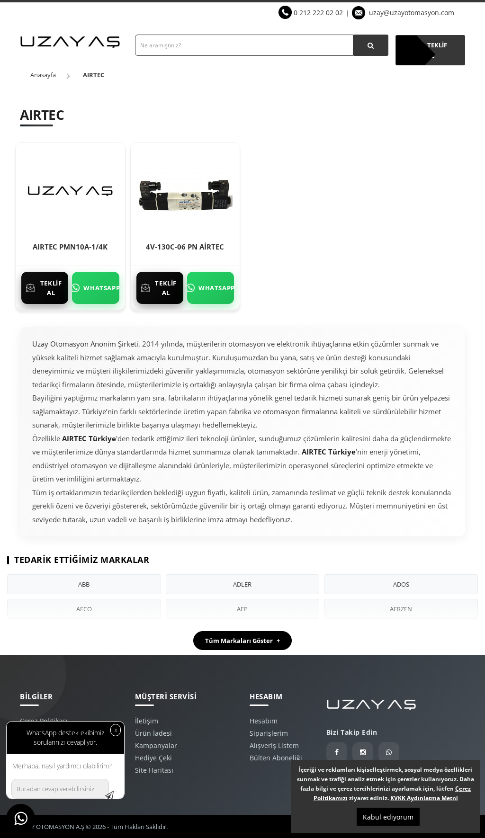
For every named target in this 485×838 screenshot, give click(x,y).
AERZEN (401, 609)
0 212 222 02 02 (318, 12)
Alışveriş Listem (274, 745)
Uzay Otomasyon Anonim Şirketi (85, 343)
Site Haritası (154, 770)
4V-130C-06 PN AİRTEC (185, 246)
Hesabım (264, 720)
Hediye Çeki (153, 757)
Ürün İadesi (153, 733)
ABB (84, 584)
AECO (84, 609)
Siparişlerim (269, 733)
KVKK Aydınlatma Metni (424, 798)
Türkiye (94, 411)
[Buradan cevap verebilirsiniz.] (114, 791)
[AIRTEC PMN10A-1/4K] (70, 189)
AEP (242, 609)
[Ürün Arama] (370, 45)
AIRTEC (93, 75)
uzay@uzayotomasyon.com (411, 12)
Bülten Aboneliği (276, 757)
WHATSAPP (101, 288)
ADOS (401, 584)
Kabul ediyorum (388, 816)
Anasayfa (43, 75)
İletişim (146, 720)
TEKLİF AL (51, 288)
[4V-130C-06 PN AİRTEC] (185, 189)
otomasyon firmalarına (300, 411)
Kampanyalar (156, 745)
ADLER (242, 584)
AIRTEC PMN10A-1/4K (70, 246)
